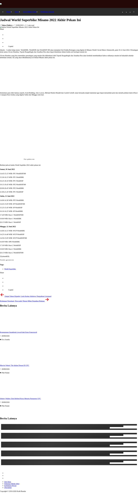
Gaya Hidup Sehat (29, 12)
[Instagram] (133, 12)
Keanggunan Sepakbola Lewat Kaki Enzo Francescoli (18, 332)
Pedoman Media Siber (11, 484)
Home (8, 12)
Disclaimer (8, 488)
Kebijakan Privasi (10, 486)
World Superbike (10, 269)
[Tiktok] (129, 12)
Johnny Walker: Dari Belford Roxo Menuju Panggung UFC (20, 398)
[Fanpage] (125, 12)
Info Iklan (7, 482)
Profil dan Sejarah (47, 12)
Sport (17, 12)
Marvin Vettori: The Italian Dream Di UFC (14, 365)
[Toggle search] (136, 12)
